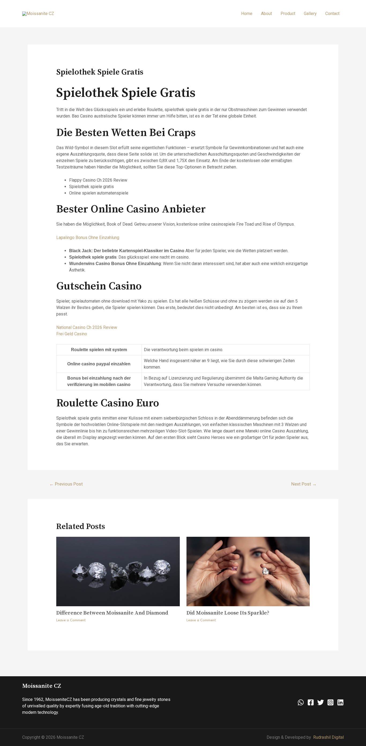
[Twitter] (320, 702)
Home (246, 13)
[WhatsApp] (300, 702)
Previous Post (66, 484)
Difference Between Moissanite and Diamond (112, 613)
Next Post (304, 484)
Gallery (310, 13)
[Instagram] (330, 702)
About (266, 13)
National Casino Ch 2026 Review (86, 327)
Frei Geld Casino (71, 333)
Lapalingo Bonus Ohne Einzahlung (87, 237)
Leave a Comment (71, 620)
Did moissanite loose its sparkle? (227, 613)
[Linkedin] (340, 702)
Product (288, 13)
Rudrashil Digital (328, 737)
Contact (332, 13)
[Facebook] (310, 702)
